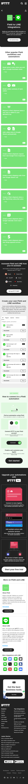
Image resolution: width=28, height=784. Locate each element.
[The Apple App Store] (8, 761)
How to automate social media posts (9, 755)
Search (3, 723)
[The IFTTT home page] (5, 3)
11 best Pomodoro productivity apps (9, 750)
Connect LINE (8, 649)
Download (5, 645)
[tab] (2, 318)
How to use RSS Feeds (6, 746)
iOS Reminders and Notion (20, 726)
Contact (9, 773)
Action (9, 336)
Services (3, 711)
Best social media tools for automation (10, 757)
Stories (3, 713)
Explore (3, 709)
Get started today (14, 39)
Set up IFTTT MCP (14, 291)
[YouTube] (14, 778)
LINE (18, 24)
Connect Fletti (8, 611)
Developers (6, 770)
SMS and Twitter (17, 724)
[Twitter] (17, 778)
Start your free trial (14, 569)
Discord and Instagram (19, 711)
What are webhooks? (6, 748)
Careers (13, 770)
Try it (23, 330)
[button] (26, 4)
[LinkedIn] (7, 778)
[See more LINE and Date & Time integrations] (18, 659)
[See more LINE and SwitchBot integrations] (7, 669)
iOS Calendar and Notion (19, 713)
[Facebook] (4, 778)
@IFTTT (17, 628)
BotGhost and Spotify (19, 721)
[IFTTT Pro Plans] (23, 325)
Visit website (5, 606)
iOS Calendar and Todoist (20, 728)
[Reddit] (23, 778)
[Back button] (2, 10)
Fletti (10, 24)
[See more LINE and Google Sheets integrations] (18, 664)
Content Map (4, 721)
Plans (2, 725)
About (19, 773)
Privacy (14, 773)
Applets (3, 715)
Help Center (4, 719)
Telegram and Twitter (19, 730)
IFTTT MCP (3, 717)
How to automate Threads (7, 753)
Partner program (20, 770)
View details (6, 330)
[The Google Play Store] (19, 761)
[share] (26, 10)
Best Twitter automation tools (8, 740)
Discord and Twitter (18, 732)
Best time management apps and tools (10, 742)
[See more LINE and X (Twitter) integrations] (7, 664)
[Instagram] (11, 778)
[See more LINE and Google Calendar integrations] (7, 659)
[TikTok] (20, 778)
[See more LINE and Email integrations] (18, 669)
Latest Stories (5, 736)
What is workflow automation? (8, 744)
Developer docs (5, 727)
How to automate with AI (7, 738)
